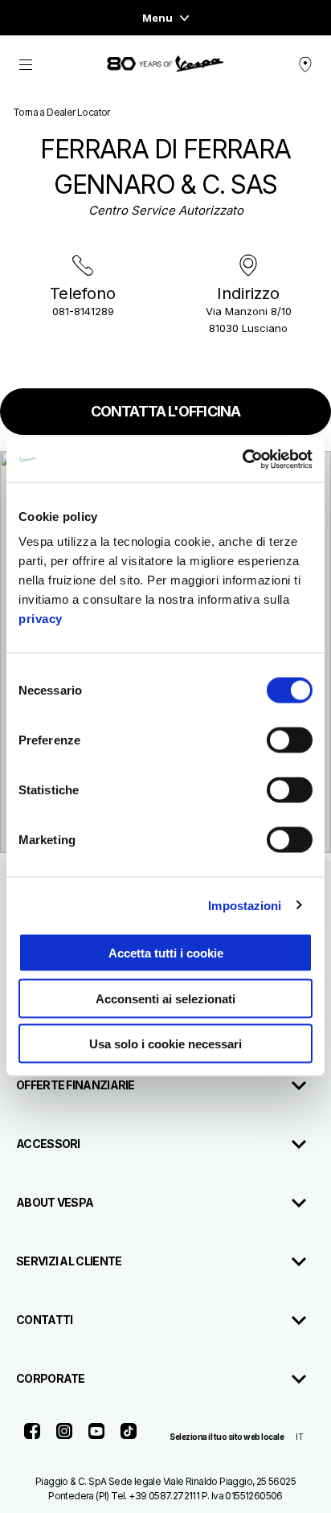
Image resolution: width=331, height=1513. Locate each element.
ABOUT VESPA (54, 1202)
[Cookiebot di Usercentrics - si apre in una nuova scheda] (242, 459)
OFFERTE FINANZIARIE (75, 1085)
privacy (40, 618)
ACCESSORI (48, 1143)
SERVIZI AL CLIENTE (68, 1261)
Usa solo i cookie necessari (165, 1044)
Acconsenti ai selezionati (165, 998)
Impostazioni (244, 905)
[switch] (290, 740)
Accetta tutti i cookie (165, 953)
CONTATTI (44, 1319)
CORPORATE (50, 1378)
